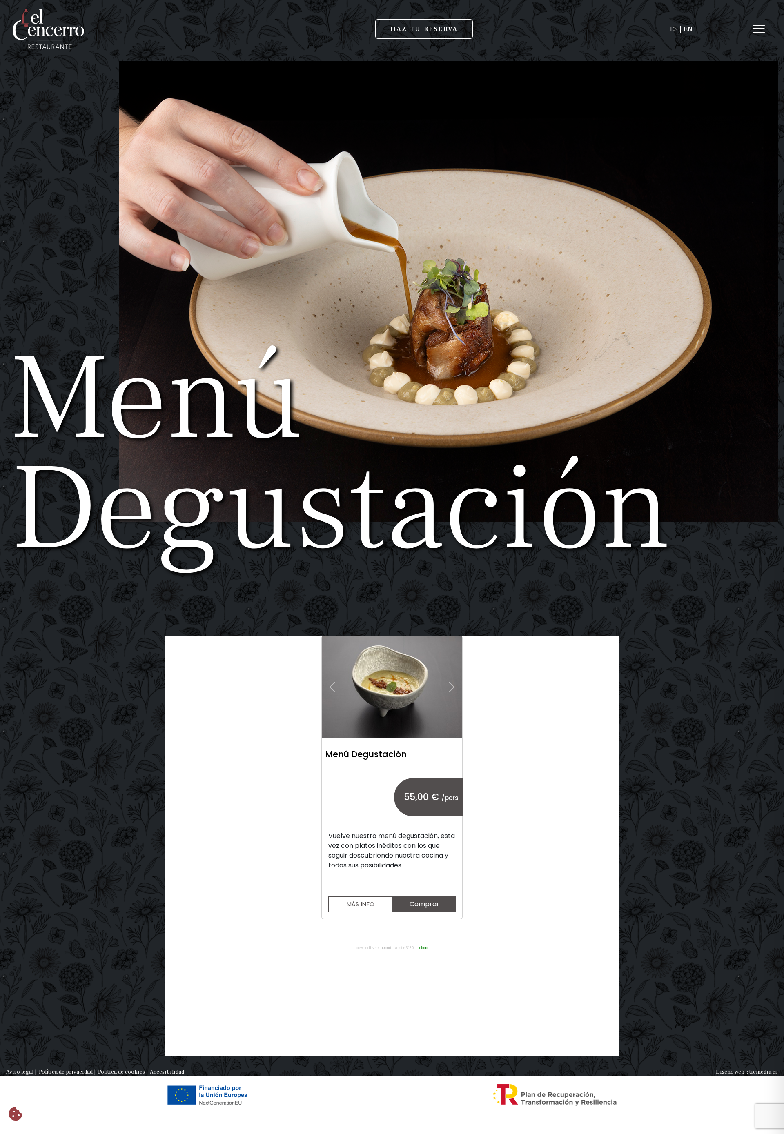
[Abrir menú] (745, 29)
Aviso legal (19, 1072)
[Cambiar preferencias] (15, 1115)
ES (674, 29)
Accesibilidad (167, 1072)
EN (688, 29)
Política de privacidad (66, 1072)
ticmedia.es (763, 1072)
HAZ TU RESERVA (424, 29)
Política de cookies (121, 1072)
